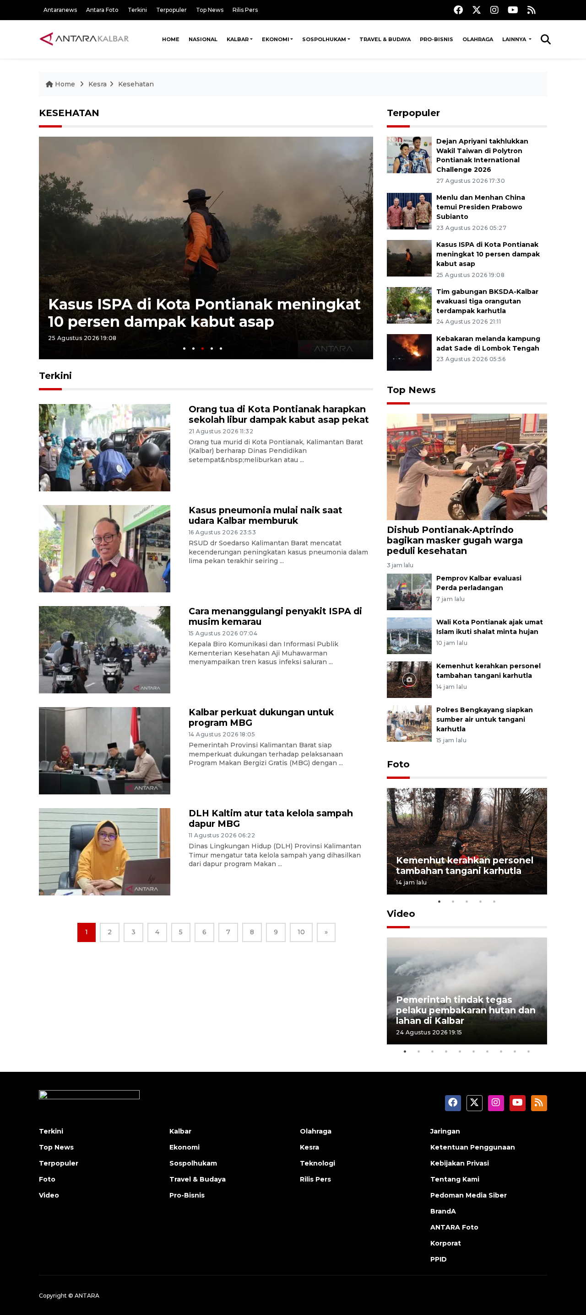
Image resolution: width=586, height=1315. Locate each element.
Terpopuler (171, 9)
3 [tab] (202, 348)
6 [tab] (473, 1051)
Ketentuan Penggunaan (472, 1147)
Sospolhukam (324, 39)
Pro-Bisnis (436, 39)
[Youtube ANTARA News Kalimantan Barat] (513, 9)
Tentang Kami (454, 1179)
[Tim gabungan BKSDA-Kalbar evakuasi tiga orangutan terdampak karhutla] (409, 304)
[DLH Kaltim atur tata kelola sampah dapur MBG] (104, 851)
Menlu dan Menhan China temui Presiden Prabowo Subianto (480, 207)
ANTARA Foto (454, 1227)
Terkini (137, 9)
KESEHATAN (69, 112)
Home (170, 39)
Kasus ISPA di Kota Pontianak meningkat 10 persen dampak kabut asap (204, 312)
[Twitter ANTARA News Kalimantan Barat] (476, 9)
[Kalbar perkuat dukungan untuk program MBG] (104, 750)
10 (301, 932)
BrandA (443, 1211)
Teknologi (317, 1163)
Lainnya (514, 39)
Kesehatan (136, 84)
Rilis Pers (245, 9)
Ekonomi (275, 39)
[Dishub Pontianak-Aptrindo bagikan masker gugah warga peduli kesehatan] (467, 466)
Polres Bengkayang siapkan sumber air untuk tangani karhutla (484, 719)
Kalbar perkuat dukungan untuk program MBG (261, 717)
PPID (438, 1259)
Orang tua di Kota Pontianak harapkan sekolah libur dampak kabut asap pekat (279, 414)
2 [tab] (193, 348)
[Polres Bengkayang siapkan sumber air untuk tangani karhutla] (409, 723)
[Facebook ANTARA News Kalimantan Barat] (458, 9)
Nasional (203, 39)
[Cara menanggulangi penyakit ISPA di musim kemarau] (104, 649)
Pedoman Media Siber (468, 1195)
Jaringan (445, 1131)
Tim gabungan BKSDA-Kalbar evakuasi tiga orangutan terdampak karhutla (487, 301)
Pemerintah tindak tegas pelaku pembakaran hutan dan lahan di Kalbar (466, 1010)
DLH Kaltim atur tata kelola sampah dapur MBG (271, 818)
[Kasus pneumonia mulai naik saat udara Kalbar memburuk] (104, 548)
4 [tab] (212, 348)
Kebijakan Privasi (459, 1163)
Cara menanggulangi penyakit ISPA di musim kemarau (275, 616)
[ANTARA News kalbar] (84, 39)
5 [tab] (221, 348)
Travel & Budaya (385, 39)
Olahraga (477, 39)
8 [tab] (501, 1051)
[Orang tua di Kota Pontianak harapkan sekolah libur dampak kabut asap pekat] (104, 447)
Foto (398, 764)
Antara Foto (102, 9)
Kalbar (238, 39)
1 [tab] (184, 348)
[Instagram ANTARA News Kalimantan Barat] (494, 9)
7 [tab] (487, 1051)
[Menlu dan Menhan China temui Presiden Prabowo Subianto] (409, 211)
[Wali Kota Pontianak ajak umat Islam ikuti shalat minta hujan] (409, 635)
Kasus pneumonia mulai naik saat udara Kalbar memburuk (265, 515)
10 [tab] (528, 1051)
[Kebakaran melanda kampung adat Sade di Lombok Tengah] (409, 351)
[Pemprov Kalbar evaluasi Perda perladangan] (409, 591)
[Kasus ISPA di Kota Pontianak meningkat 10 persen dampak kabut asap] (409, 257)
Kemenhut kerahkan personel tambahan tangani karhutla (464, 865)
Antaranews (60, 9)
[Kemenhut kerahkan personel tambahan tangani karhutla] (409, 679)
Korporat (445, 1243)
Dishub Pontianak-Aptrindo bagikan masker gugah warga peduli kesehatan (455, 540)
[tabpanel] (206, 248)
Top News (209, 9)
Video (401, 913)
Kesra (97, 84)
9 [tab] (515, 1051)
